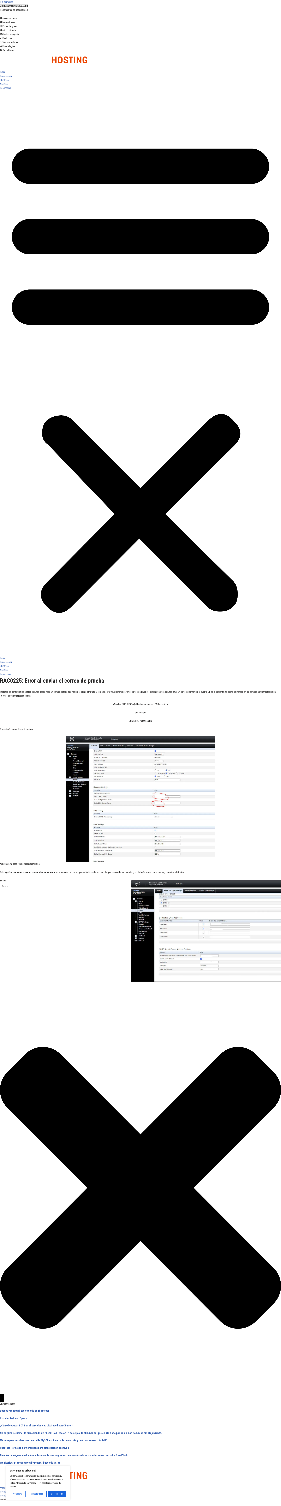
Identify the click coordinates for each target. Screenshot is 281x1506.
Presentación (6, 76)
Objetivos (4, 80)
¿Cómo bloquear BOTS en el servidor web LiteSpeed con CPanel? (36, 1425)
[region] (38, 1483)
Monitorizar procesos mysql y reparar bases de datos (30, 1462)
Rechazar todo (36, 1494)
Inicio (2, 72)
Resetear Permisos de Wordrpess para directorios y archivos (34, 1447)
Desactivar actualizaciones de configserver (24, 1410)
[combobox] (16, 886)
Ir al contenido (6, 2)
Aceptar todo (57, 1494)
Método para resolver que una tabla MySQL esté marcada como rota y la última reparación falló (53, 1440)
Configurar (17, 1494)
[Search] (2, 1398)
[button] (14, 6)
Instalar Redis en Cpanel (14, 1418)
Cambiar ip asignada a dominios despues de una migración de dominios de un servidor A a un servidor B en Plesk (64, 1455)
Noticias (4, 84)
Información (5, 88)
